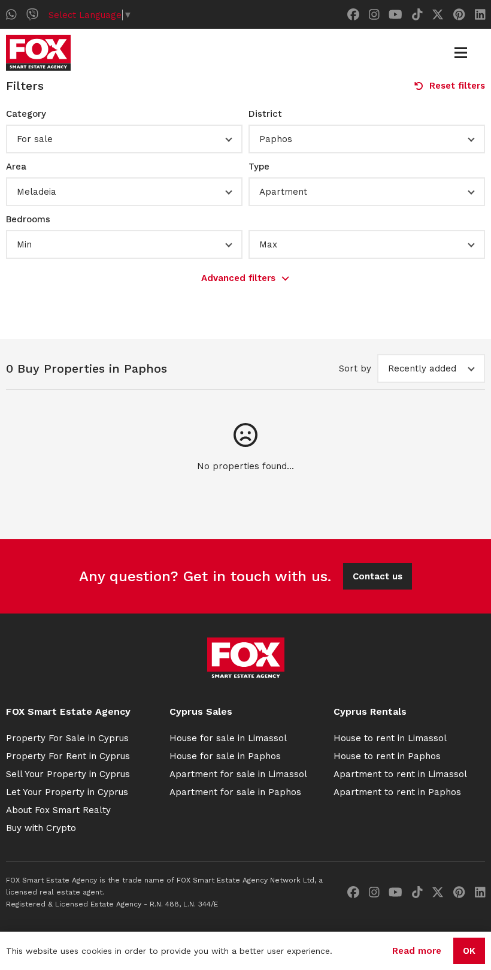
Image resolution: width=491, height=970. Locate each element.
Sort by (355, 368)
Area (16, 166)
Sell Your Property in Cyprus (68, 774)
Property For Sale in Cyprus (67, 738)
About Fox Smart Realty (58, 810)
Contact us (377, 576)
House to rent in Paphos (387, 756)
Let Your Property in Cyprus (67, 792)
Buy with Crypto (41, 828)
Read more (416, 950)
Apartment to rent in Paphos (397, 792)
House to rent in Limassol (390, 738)
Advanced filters (238, 278)
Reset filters (457, 85)
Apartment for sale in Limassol (238, 774)
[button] (124, 139)
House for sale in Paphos (225, 756)
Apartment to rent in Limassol (400, 774)
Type (258, 166)
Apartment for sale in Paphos (235, 792)
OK (469, 950)
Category (26, 113)
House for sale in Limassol (228, 738)
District (265, 113)
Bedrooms (28, 219)
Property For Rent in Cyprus (68, 756)
